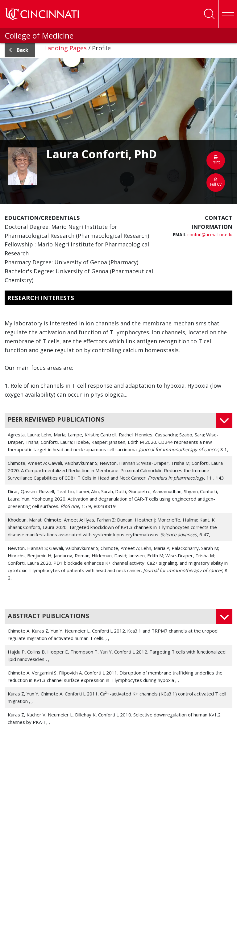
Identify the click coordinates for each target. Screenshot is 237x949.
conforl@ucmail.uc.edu (209, 234)
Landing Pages (65, 48)
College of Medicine (39, 35)
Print (216, 162)
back (22, 50)
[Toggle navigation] (227, 14)
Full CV (216, 184)
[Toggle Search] (209, 14)
